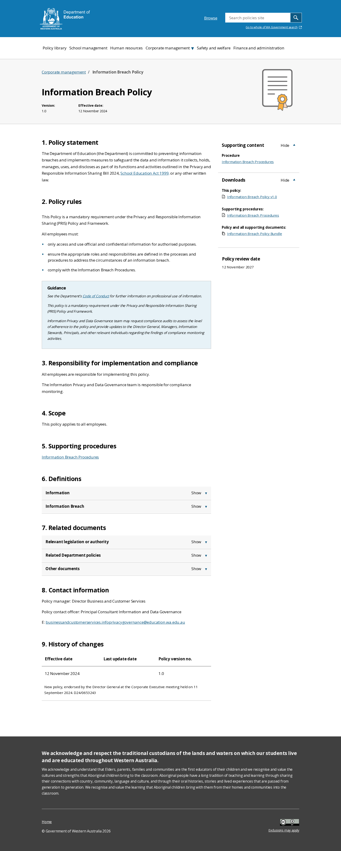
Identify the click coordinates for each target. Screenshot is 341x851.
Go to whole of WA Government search (271, 27)
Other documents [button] (62, 568)
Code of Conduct (96, 296)
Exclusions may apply (283, 823)
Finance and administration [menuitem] (258, 48)
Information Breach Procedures (70, 457)
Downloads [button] (233, 180)
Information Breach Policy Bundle (254, 233)
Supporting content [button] (243, 145)
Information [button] (57, 492)
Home (47, 821)
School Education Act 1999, (144, 173)
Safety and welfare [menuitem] (213, 48)
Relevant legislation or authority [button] (77, 541)
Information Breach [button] (64, 506)
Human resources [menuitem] (126, 48)
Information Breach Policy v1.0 (252, 196)
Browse (210, 18)
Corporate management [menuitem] (168, 48)
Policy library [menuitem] (54, 48)
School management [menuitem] (88, 48)
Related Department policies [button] (73, 555)
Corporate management (64, 72)
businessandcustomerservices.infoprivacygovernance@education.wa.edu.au (115, 622)
